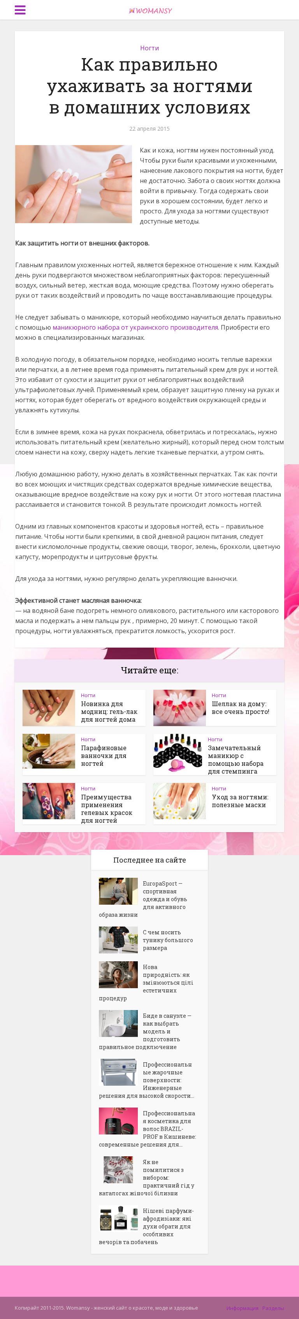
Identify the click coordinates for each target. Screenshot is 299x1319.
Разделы (273, 1308)
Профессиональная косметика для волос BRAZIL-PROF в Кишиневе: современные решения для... (147, 1129)
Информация (243, 1308)
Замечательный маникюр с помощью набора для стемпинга (236, 759)
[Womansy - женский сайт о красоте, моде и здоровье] (149, 9)
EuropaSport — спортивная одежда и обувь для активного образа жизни (143, 899)
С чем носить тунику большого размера (168, 940)
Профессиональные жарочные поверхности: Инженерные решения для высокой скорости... (146, 1080)
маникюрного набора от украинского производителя (135, 327)
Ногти (149, 48)
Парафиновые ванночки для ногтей (104, 755)
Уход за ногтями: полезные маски (240, 801)
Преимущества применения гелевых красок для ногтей (106, 808)
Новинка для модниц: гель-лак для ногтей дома (109, 711)
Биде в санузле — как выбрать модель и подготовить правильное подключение (145, 1031)
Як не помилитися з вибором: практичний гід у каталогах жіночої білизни (146, 1177)
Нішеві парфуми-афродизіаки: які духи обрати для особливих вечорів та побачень (146, 1226)
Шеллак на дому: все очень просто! (240, 707)
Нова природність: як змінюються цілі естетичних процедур (146, 982)
